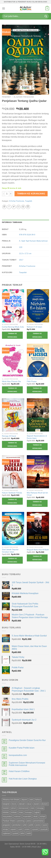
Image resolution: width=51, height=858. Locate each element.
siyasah (35, 829)
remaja (5, 829)
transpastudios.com (18, 755)
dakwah (22, 804)
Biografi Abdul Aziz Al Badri (38, 550)
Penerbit (6, 97)
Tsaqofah (28, 201)
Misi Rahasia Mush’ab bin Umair (37, 494)
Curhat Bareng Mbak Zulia (13, 327)
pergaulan (6, 825)
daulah (36, 804)
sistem (27, 829)
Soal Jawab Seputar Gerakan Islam (10, 551)
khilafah (6, 812)
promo (38, 825)
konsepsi (28, 812)
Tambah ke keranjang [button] (12, 335)
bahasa (38, 800)
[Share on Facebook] (9, 207)
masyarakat (7, 816)
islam (32, 808)
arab (31, 800)
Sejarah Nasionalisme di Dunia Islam (37, 437)
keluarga (40, 808)
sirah (20, 829)
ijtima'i (13, 808)
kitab (21, 812)
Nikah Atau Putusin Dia (11, 381)
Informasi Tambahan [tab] (12, 222)
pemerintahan (38, 821)
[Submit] (46, 16)
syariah (15, 833)
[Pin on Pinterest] (23, 207)
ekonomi (44, 804)
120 (20, 247)
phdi (24, 825)
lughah (37, 812)
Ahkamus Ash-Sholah (11, 800)
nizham (42, 816)
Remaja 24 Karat (9, 436)
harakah (6, 808)
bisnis (14, 804)
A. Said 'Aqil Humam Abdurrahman (33, 241)
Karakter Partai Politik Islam (21, 748)
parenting (20, 821)
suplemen (6, 833)
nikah (35, 816)
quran (45, 825)
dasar (29, 804)
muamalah (27, 816)
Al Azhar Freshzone (24, 97)
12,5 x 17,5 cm (25, 253)
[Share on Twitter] (14, 207)
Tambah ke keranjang (31, 194)
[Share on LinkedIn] (28, 207)
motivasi (17, 816)
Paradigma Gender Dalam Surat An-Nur (27, 740)
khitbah (14, 812)
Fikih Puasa (31, 381)
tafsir (22, 833)
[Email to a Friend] (18, 207)
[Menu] (3, 8)
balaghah (6, 804)
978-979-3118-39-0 (27, 235)
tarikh (29, 833)
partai (29, 821)
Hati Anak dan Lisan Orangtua (23, 779)
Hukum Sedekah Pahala (12, 493)
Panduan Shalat (9, 821)
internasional (23, 808)
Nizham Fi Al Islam (34, 327)
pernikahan (17, 825)
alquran (24, 800)
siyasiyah (44, 829)
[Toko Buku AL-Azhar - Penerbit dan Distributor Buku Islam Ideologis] (25, 8)
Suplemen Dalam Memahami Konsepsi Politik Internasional (27, 764)
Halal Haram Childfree (19, 771)
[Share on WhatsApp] (4, 207)
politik (31, 825)
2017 (21, 260)
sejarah (13, 829)
